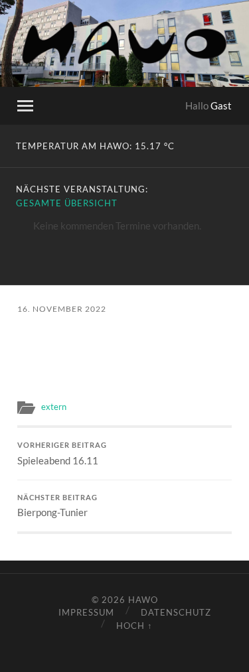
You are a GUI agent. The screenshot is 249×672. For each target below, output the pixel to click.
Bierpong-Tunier (57, 506)
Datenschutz (176, 612)
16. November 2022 (61, 309)
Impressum (86, 612)
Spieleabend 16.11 (62, 453)
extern (53, 406)
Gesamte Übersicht (67, 203)
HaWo (143, 599)
